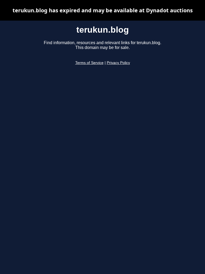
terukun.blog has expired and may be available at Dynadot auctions (103, 10)
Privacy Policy (118, 63)
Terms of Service (89, 63)
